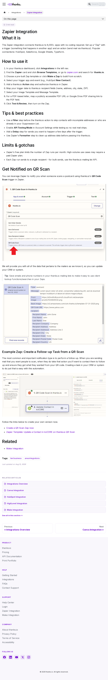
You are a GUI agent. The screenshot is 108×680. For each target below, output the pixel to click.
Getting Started (9, 575)
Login (5, 606)
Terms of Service (10, 638)
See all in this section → (12, 515)
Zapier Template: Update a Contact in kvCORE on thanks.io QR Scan (40, 432)
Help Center (8, 602)
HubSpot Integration (16, 497)
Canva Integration (15, 490)
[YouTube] (16, 657)
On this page (10, 19)
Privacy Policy (9, 634)
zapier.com (72, 72)
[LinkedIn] (10, 657)
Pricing (5, 552)
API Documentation (12, 556)
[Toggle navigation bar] (4, 4)
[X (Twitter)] (22, 657)
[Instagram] (28, 657)
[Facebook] (4, 657)
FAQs (4, 583)
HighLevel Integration (17, 503)
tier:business (16, 458)
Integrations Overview (17, 484)
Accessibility (8, 642)
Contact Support (10, 588)
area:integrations (32, 458)
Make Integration (14, 448)
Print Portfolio (9, 560)
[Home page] (4, 12)
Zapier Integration (11, 611)
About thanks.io (10, 629)
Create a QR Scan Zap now (20, 428)
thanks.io (6, 548)
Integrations (8, 579)
